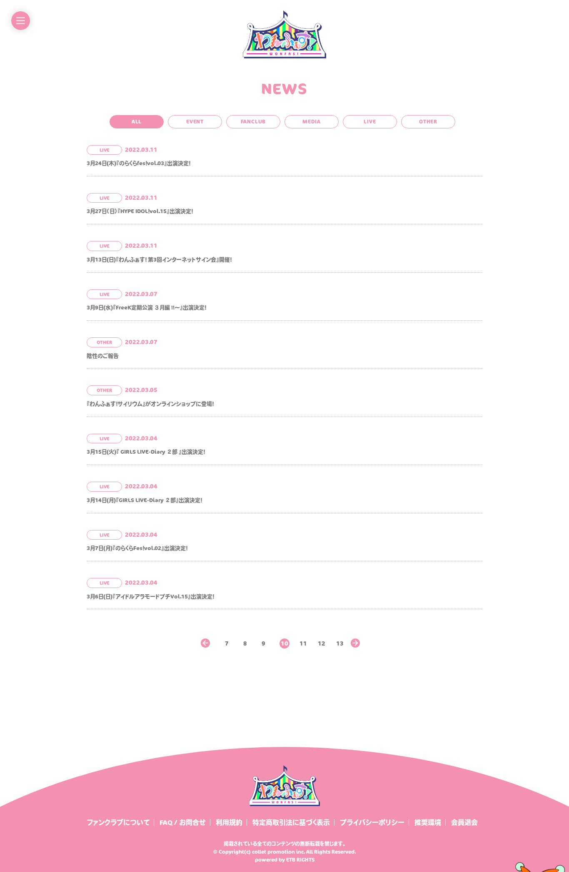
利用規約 (229, 822)
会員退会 (464, 822)
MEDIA (311, 121)
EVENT (195, 121)
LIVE (370, 121)
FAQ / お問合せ (183, 822)
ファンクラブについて (118, 822)
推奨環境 (427, 822)
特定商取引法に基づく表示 (291, 822)
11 (303, 641)
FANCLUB (253, 121)
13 (340, 641)
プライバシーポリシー (372, 822)
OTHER (428, 121)
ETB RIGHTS (300, 859)
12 (321, 641)
